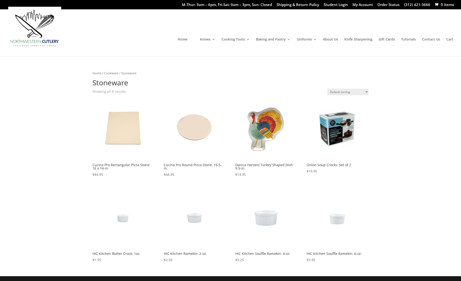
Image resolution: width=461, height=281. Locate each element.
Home (183, 39)
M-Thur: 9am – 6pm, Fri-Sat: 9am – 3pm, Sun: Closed (227, 5)
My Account (362, 5)
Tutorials (408, 39)
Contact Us (431, 39)
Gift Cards (387, 39)
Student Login (336, 5)
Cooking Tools (233, 39)
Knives (205, 39)
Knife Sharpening (358, 39)
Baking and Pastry (271, 39)
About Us (330, 39)
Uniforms (304, 39)
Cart (449, 39)
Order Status (388, 5)
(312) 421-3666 (417, 5)
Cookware (111, 73)
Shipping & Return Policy (298, 5)
